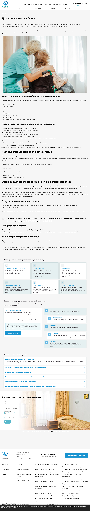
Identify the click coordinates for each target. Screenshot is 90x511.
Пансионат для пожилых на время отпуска (46, 490)
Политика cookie (12, 507)
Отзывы (42, 4)
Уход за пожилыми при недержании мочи (46, 466)
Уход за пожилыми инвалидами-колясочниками (75, 481)
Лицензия (20, 472)
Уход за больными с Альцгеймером (71, 498)
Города (65, 4)
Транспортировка (22, 466)
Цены (53, 4)
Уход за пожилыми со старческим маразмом (74, 484)
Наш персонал (5, 469)
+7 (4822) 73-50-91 (79, 3)
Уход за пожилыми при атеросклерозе (72, 466)
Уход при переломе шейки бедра (44, 498)
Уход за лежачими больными (42, 501)
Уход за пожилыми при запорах (70, 464)
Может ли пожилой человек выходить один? (20, 381)
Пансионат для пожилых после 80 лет (45, 481)
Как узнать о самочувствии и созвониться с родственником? (25, 367)
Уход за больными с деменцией (43, 496)
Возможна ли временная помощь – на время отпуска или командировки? (30, 386)
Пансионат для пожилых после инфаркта (73, 478)
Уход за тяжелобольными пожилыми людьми (74, 469)
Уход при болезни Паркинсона (70, 496)
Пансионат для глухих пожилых (43, 493)
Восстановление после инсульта (70, 493)
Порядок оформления (8, 466)
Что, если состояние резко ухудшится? (18, 372)
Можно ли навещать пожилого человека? (19, 359)
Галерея (48, 4)
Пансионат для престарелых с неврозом (45, 469)
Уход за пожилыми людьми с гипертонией (46, 464)
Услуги (25, 4)
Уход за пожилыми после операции (44, 472)
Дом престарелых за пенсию (42, 484)
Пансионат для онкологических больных (73, 490)
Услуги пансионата (7, 472)
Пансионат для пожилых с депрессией (72, 472)
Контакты (59, 4)
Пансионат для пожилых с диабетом (44, 478)
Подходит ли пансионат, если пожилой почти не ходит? (24, 377)
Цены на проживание (23, 469)
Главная (4, 14)
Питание (4, 474)
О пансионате (33, 4)
